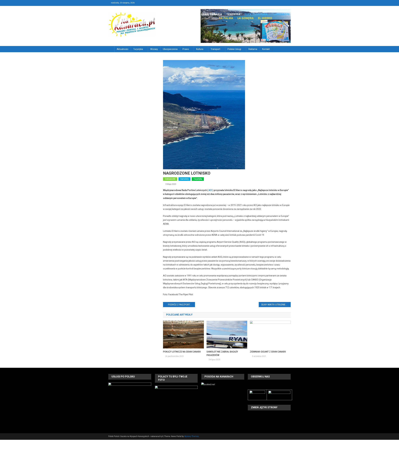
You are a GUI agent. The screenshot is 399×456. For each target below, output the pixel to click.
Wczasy (154, 49)
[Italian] (270, 415)
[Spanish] (258, 419)
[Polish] (250, 419)
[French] (262, 415)
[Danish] (254, 415)
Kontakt (266, 49)
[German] (266, 415)
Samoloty (184, 179)
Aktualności (122, 49)
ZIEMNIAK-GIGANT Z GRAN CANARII (268, 351)
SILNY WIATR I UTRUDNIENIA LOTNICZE (276, 304)
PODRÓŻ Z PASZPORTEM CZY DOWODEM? (181, 304)
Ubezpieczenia (170, 49)
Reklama (252, 49)
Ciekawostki (170, 179)
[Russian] (254, 419)
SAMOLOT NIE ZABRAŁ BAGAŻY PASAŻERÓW (222, 353)
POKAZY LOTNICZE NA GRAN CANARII (182, 351)
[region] (129, 404)
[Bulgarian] (250, 415)
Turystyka (138, 49)
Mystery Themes (191, 436)
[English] (258, 415)
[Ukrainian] (262, 419)
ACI (210, 190)
